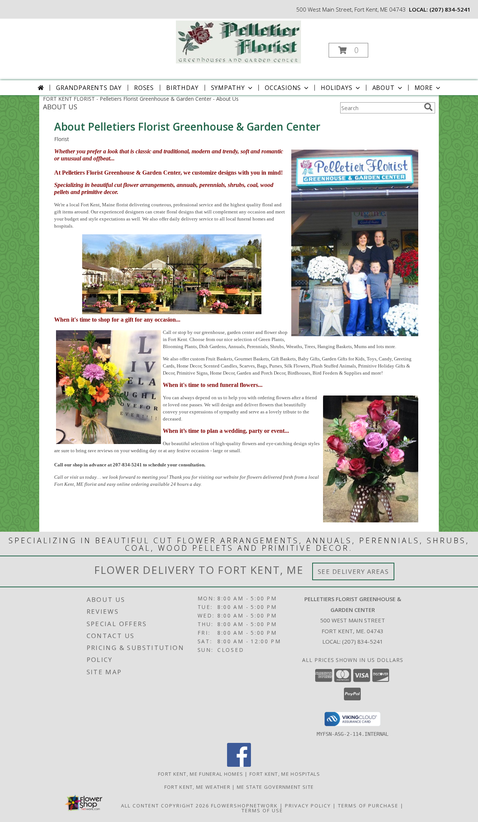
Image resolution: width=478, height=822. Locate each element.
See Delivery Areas (353, 571)
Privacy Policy (308, 805)
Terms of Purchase (368, 805)
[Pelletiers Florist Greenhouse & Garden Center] (238, 41)
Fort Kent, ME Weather (197, 787)
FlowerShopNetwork (244, 805)
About (383, 88)
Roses (144, 88)
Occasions (283, 88)
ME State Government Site (275, 787)
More (424, 88)
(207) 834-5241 (450, 9)
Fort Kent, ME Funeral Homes (200, 774)
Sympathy (228, 88)
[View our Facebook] (239, 764)
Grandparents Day (89, 88)
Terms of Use (262, 810)
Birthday (182, 88)
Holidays (336, 88)
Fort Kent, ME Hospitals (284, 774)
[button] (348, 50)
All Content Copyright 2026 (165, 805)
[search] (428, 107)
